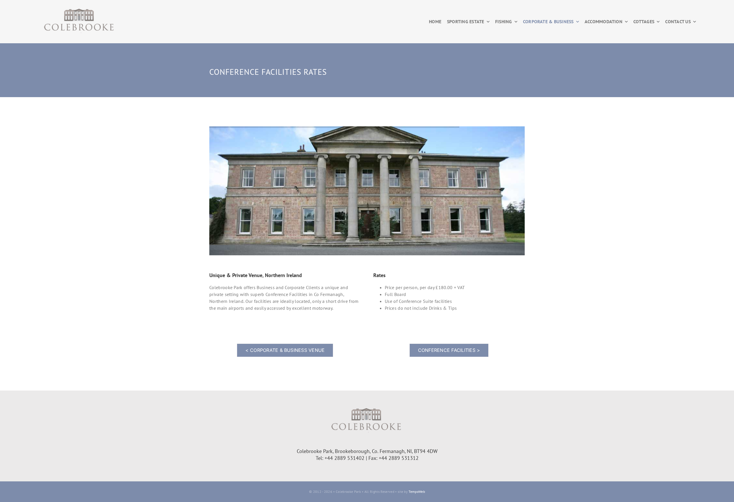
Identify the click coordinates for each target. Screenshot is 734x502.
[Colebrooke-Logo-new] (80, 8)
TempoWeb (417, 491)
